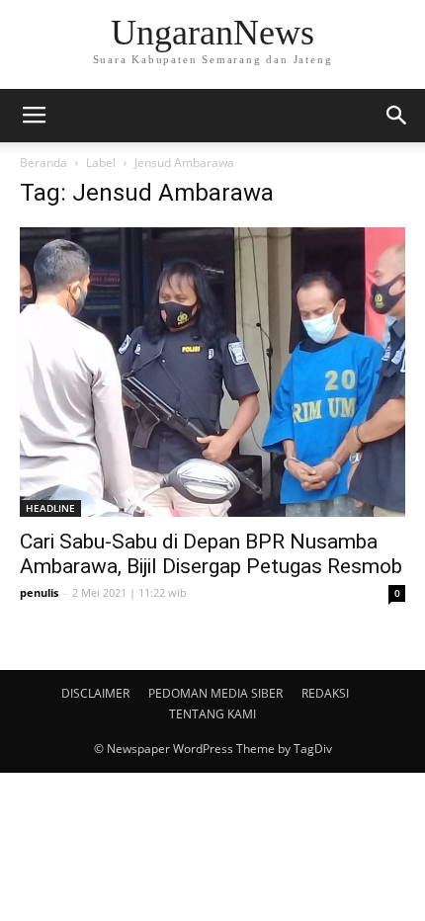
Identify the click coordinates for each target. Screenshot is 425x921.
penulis (39, 592)
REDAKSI (325, 693)
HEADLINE (50, 508)
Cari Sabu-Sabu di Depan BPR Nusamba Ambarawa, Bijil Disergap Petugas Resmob (211, 554)
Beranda (43, 162)
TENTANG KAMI (212, 714)
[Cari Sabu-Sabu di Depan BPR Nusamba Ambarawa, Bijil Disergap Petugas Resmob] (212, 372)
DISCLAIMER (95, 693)
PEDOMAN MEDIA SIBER (215, 693)
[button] (397, 115)
